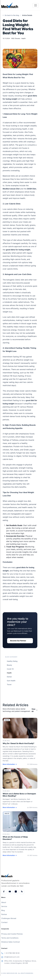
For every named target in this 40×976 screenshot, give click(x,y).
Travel (9, 684)
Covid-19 (10, 669)
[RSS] (21, 891)
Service (4, 906)
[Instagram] (15, 891)
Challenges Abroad (8, 918)
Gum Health (11, 681)
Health (9, 673)
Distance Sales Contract (10, 942)
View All (33, 710)
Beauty (9, 665)
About (3, 902)
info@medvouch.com (11, 957)
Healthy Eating (12, 661)
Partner (4, 914)
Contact (4, 922)
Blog (3, 910)
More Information (9, 764)
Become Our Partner (18, 641)
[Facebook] (3, 891)
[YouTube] (9, 891)
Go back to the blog (12, 15)
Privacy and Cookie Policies (12, 934)
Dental (9, 677)
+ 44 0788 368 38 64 (12, 953)
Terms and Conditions (9, 938)
